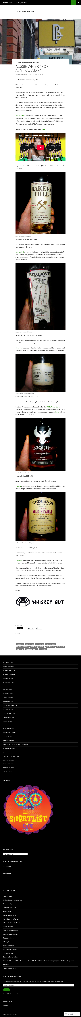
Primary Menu (78, 2)
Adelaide (20, 644)
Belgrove (19, 348)
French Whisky (8, 701)
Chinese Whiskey (8, 686)
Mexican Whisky (8, 740)
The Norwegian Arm (9, 907)
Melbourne (60, 646)
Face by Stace (7, 896)
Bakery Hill (20, 252)
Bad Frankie (30, 644)
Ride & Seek (7, 911)
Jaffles (41, 646)
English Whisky (8, 694)
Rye (4, 752)
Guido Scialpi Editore (10, 915)
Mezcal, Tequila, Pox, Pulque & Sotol (15, 744)
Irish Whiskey (7, 725)
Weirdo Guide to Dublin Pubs (12, 923)
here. (43, 129)
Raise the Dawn (8, 938)
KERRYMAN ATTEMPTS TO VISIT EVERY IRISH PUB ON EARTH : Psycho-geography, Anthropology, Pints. (38, 961)
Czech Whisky (7, 690)
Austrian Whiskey (9, 674)
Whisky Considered (9, 942)
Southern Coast (31, 649)
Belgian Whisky (8, 678)
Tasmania (43, 649)
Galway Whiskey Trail (10, 705)
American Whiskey (9, 666)
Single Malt (34, 63)
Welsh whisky (7, 771)
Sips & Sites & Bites (9, 968)
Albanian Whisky (8, 662)
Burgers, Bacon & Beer (10, 957)
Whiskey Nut (8, 873)
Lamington (50, 646)
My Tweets (7, 866)
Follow (7, 990)
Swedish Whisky (8, 768)
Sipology (6, 964)
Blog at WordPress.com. (10, 1014)
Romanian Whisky (9, 748)
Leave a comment (37, 74)
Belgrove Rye (51, 644)
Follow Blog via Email (12, 976)
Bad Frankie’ (20, 115)
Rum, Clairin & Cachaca (11, 756)
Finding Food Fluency (10, 949)
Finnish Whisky (8, 697)
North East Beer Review (11, 919)
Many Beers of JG (9, 945)
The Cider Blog (8, 953)
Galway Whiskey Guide (10, 934)
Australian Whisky (23, 63)
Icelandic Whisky (8, 717)
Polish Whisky (7, 736)
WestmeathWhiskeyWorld (15, 2)
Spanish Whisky (8, 764)
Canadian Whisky (9, 682)
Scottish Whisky (8, 760)
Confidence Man (22, 646)
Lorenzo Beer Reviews (10, 930)
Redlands (19, 560)
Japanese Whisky (8, 729)
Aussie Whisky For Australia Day (32, 68)
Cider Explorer (8, 926)
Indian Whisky (7, 721)
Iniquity (18, 486)
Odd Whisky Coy (52, 407)
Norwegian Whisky (9, 733)
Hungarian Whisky (9, 713)
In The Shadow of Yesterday (12, 900)
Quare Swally (7, 904)
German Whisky (8, 709)
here (57, 412)
